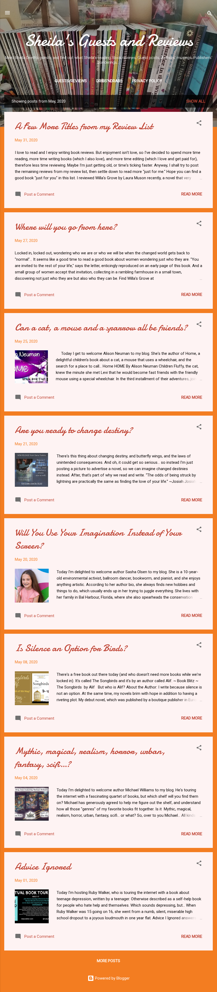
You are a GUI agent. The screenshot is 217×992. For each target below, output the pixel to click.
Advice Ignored (43, 866)
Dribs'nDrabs (109, 81)
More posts (108, 961)
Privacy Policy (147, 81)
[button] (199, 124)
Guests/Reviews (71, 81)
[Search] (209, 14)
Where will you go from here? (66, 226)
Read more (191, 194)
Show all (195, 101)
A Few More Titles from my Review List (83, 126)
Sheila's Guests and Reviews (108, 40)
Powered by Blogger (112, 978)
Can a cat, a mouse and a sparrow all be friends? (101, 327)
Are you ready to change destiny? (74, 430)
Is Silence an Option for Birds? (71, 648)
